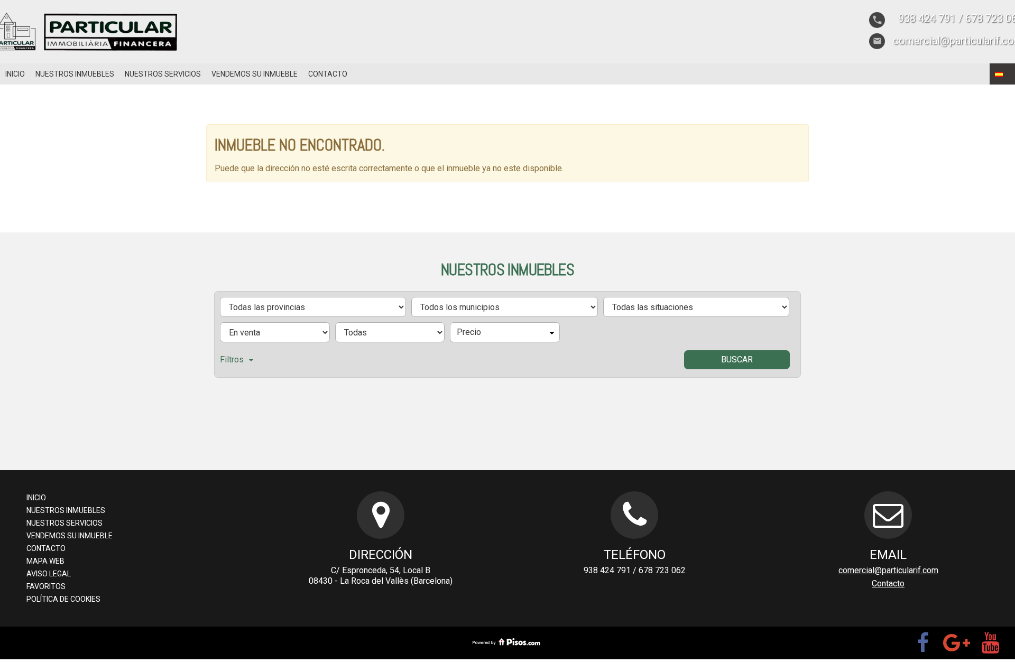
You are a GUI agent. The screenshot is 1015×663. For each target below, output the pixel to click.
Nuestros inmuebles (74, 74)
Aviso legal (48, 573)
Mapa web (45, 561)
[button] (1002, 74)
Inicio (15, 74)
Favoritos (46, 586)
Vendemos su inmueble (254, 74)
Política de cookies (63, 599)
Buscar (737, 359)
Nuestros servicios (163, 74)
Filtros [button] (232, 359)
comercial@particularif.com (888, 570)
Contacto (327, 74)
